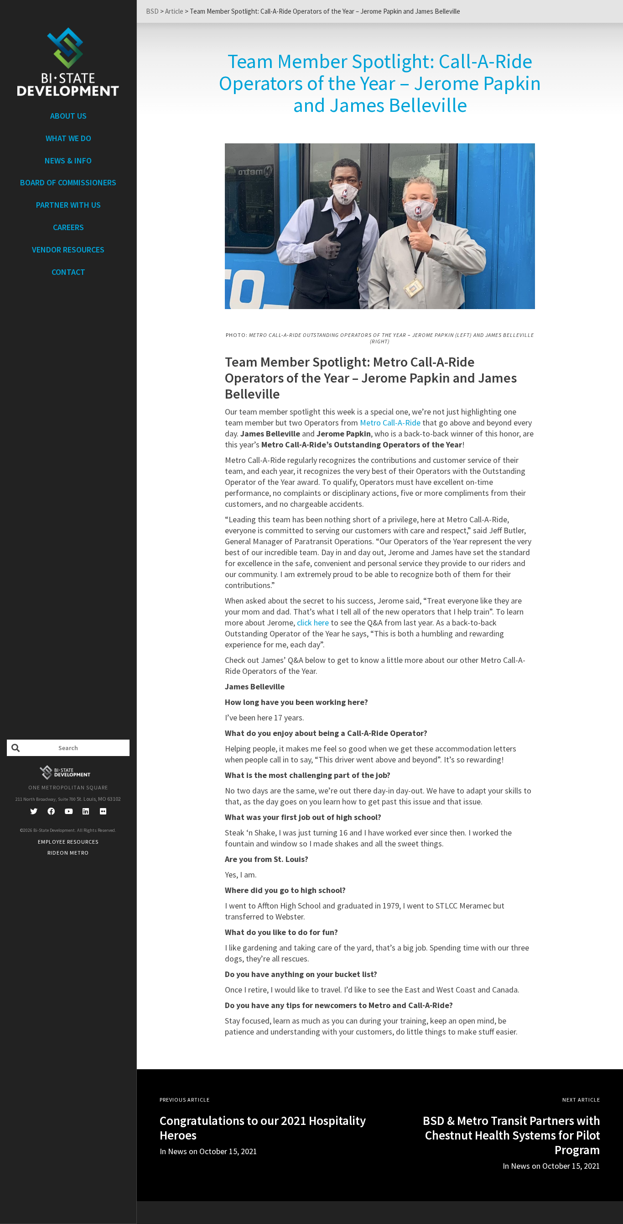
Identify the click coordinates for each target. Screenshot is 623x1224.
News (520, 1166)
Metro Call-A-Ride (390, 422)
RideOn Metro (68, 852)
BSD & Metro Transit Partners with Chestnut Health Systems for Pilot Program (511, 1135)
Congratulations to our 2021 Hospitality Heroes (263, 1128)
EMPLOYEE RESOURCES (68, 841)
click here (313, 622)
